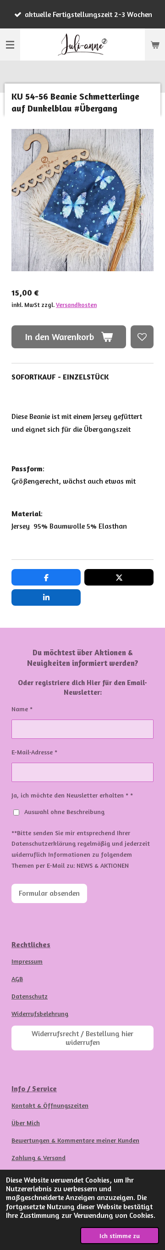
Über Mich (25, 1123)
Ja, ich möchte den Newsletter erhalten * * (72, 795)
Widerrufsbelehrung (39, 1013)
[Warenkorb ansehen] (155, 44)
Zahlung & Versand (38, 1157)
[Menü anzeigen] (10, 44)
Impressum (27, 961)
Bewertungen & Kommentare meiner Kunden (75, 1140)
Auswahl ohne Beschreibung (64, 811)
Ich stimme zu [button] (119, 1235)
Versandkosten (76, 304)
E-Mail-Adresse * (34, 752)
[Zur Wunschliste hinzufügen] (142, 336)
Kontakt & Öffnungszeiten (49, 1105)
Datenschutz (29, 996)
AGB (17, 978)
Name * (22, 709)
